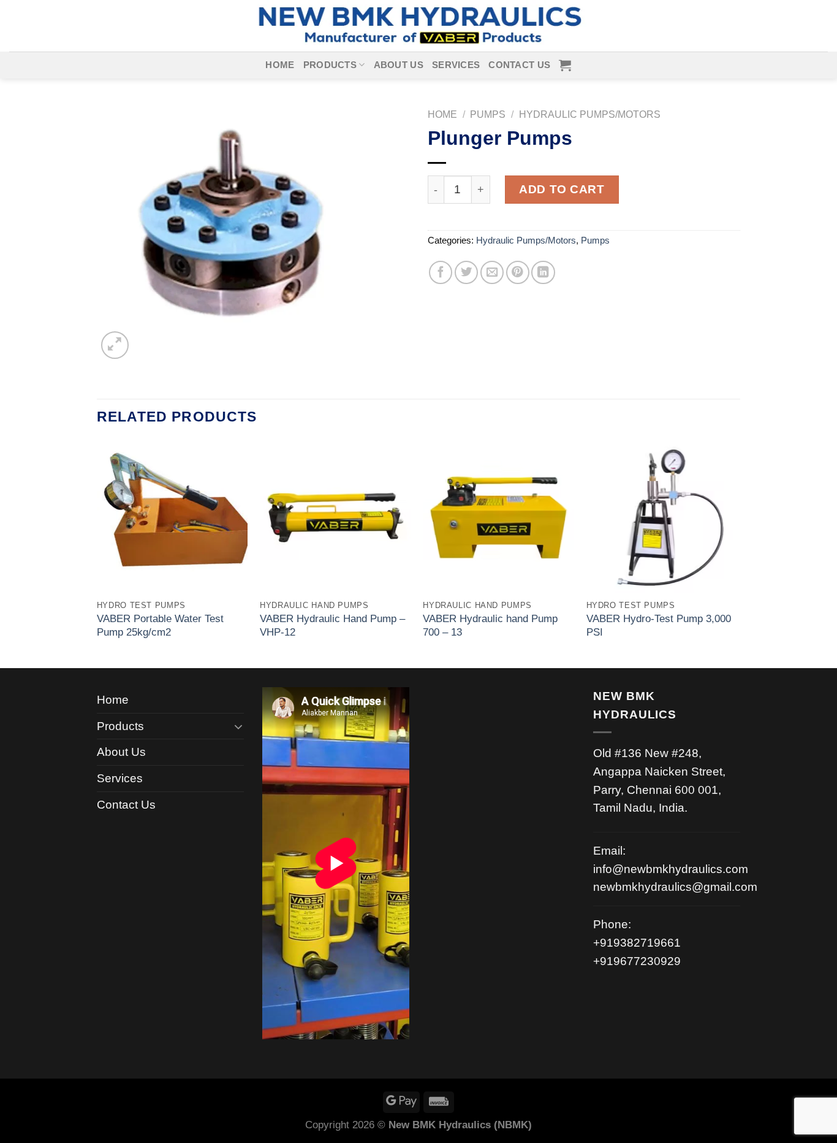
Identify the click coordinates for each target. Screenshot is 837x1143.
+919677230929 (637, 961)
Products (330, 65)
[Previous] (97, 554)
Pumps (488, 114)
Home (279, 65)
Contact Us (519, 65)
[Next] (736, 554)
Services (456, 65)
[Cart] (565, 65)
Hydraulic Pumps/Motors (590, 114)
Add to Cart (561, 189)
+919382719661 (637, 942)
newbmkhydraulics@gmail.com (675, 886)
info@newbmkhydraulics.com (670, 869)
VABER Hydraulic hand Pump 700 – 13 (490, 625)
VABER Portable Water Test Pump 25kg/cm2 (160, 625)
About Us (398, 65)
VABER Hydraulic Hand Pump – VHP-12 (332, 625)
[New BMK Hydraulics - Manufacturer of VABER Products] (418, 26)
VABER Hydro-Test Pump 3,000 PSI (658, 625)
